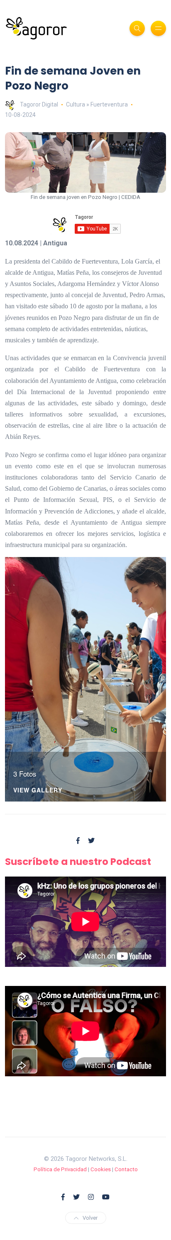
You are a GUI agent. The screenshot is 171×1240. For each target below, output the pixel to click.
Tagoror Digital (39, 104)
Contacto (126, 1169)
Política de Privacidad (60, 1169)
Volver (90, 1218)
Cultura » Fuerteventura (97, 104)
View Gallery (37, 790)
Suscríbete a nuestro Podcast (78, 861)
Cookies (100, 1169)
